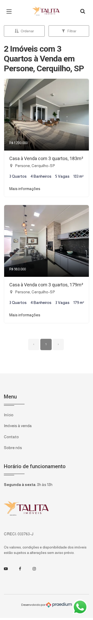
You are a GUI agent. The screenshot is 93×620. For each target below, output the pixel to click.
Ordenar (27, 31)
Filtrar (71, 31)
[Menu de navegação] (10, 11)
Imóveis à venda (18, 425)
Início (8, 415)
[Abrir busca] (83, 11)
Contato (11, 437)
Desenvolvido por (33, 605)
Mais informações (24, 188)
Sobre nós (13, 447)
